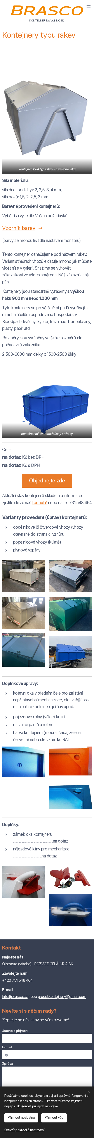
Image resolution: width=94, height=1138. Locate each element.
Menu (88, 5)
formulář (39, 502)
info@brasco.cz (15, 996)
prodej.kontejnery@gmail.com (62, 996)
